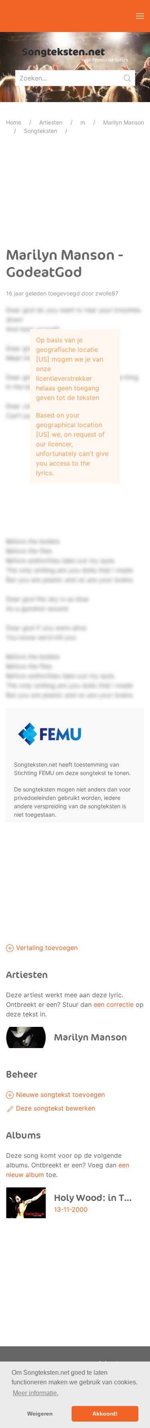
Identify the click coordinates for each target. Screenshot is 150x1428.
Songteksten (40, 130)
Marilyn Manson (123, 122)
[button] (140, 16)
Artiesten (50, 122)
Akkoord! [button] (105, 1413)
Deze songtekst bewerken (54, 1108)
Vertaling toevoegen (46, 948)
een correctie (114, 1004)
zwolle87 (106, 293)
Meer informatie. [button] (35, 1393)
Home (13, 122)
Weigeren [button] (40, 1413)
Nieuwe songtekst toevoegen (59, 1095)
